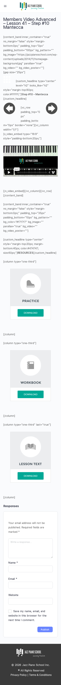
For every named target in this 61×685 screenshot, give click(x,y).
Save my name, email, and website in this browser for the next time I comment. (27, 616)
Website (13, 595)
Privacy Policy (19, 675)
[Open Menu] (5, 5)
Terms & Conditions (40, 675)
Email (12, 578)
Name (13, 562)
